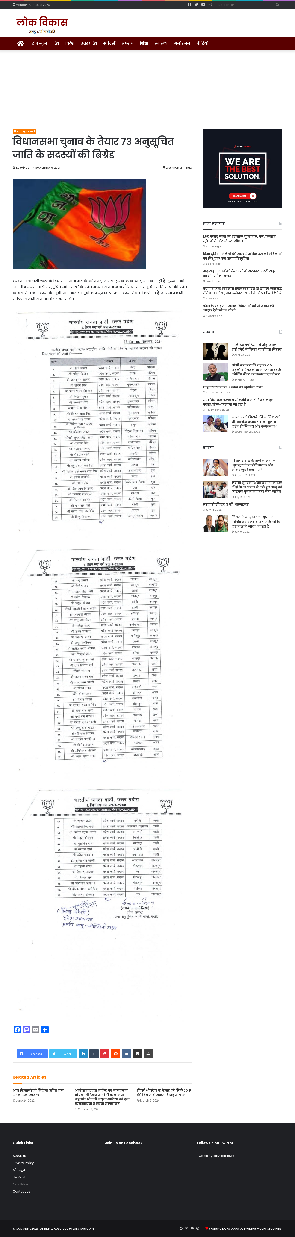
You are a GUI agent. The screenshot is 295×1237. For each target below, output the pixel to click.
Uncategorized (24, 131)
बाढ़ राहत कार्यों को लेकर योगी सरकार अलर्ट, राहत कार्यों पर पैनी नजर (240, 273)
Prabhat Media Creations (263, 1228)
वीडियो (203, 43)
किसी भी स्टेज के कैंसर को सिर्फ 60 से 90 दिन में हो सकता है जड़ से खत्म (164, 1092)
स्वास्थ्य (161, 43)
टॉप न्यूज (39, 43)
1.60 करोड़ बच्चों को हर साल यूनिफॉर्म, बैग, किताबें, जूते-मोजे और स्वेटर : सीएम (240, 238)
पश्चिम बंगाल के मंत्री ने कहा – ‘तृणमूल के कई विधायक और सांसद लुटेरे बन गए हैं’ (253, 465)
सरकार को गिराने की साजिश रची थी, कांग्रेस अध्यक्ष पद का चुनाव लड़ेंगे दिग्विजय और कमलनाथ (256, 421)
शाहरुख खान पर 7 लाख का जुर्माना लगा (233, 387)
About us (20, 1156)
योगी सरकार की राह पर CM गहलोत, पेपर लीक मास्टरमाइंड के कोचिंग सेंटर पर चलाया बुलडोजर (256, 370)
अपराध (127, 43)
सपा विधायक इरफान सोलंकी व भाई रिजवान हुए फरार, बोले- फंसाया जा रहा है (238, 402)
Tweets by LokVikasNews (215, 1156)
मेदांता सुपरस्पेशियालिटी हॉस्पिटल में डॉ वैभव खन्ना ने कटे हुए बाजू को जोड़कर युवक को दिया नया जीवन (257, 487)
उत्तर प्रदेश (89, 43)
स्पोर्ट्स (109, 43)
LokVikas (22, 168)
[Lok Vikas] (41, 25)
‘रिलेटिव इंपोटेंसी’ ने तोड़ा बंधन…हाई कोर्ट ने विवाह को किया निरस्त (257, 347)
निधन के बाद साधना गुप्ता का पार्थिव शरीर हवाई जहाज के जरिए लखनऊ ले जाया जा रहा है (256, 521)
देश (56, 43)
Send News (21, 1184)
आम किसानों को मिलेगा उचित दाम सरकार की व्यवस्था (38, 1092)
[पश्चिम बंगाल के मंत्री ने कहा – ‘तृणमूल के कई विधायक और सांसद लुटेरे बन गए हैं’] (215, 467)
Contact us (21, 1191)
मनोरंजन (182, 43)
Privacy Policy (23, 1163)
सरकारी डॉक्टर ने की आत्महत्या (226, 504)
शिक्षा (144, 43)
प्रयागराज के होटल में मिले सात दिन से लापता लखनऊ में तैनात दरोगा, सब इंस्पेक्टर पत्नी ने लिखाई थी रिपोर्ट (242, 291)
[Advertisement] (147, 89)
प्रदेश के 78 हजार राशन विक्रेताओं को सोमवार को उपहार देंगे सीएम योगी (238, 308)
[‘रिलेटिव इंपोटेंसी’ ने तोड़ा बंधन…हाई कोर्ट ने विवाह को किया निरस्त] (215, 351)
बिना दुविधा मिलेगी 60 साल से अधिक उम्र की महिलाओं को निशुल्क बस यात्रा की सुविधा (242, 256)
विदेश (69, 43)
